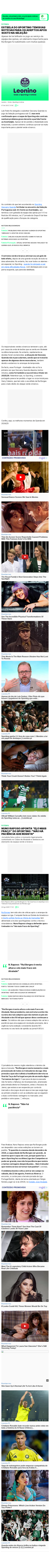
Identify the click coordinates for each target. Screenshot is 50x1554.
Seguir (43, 19)
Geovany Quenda (8, 207)
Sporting (38, 204)
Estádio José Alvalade (38, 1182)
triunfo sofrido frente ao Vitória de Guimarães (21, 918)
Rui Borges (5, 912)
